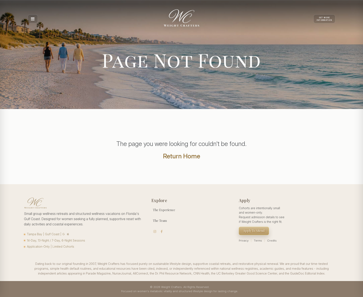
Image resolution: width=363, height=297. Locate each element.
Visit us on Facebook (161, 231)
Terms (258, 240)
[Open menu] (33, 18)
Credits (272, 240)
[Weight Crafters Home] (181, 19)
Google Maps (63, 234)
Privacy (244, 240)
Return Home (181, 156)
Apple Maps (68, 234)
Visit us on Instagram (155, 231)
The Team (160, 220)
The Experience (164, 210)
